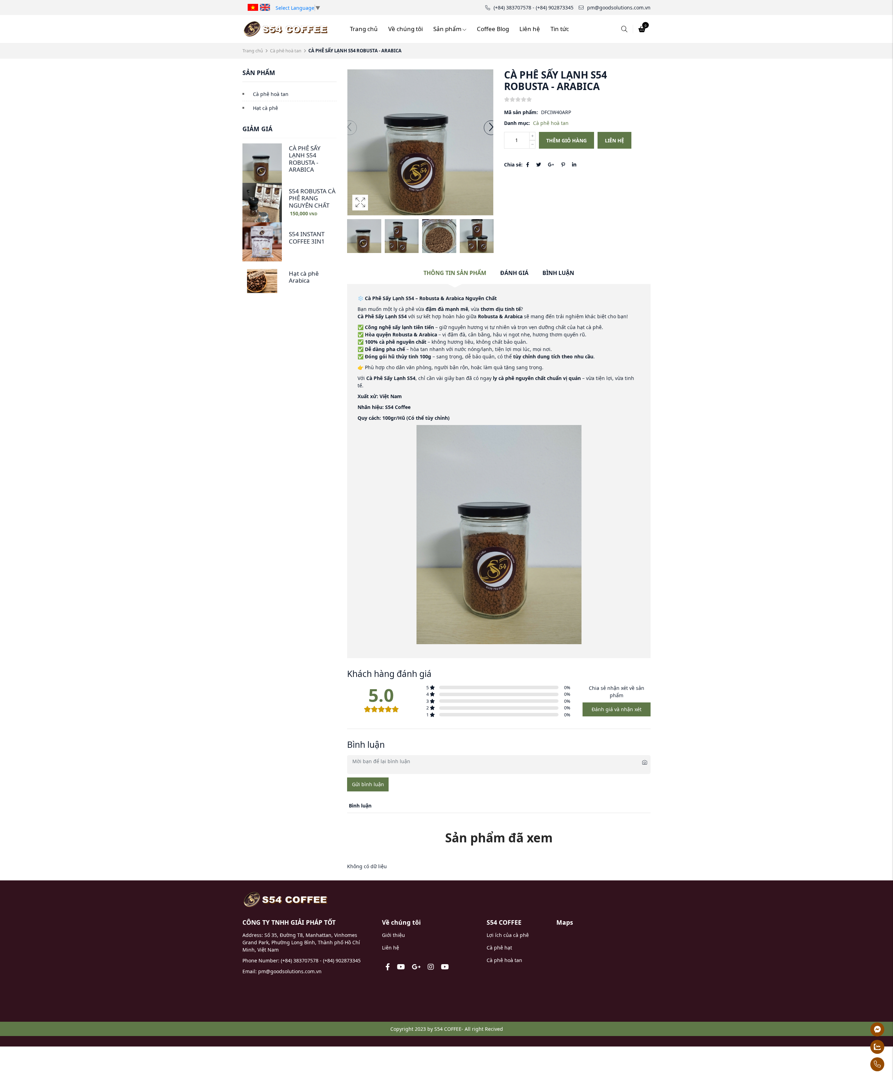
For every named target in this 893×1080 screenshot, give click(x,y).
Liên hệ (529, 29)
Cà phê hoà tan (285, 50)
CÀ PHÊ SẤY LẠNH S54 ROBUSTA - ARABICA (305, 158)
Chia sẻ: (513, 164)
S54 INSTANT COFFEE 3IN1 (307, 237)
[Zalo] (859, 1047)
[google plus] (416, 966)
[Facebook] (527, 164)
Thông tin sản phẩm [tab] (454, 273)
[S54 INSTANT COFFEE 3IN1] (262, 242)
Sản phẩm (447, 29)
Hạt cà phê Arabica (304, 276)
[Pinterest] (563, 164)
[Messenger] (859, 1029)
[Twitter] (538, 164)
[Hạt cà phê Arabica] (262, 281)
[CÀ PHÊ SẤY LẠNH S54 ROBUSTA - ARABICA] (262, 163)
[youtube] (445, 966)
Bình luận (558, 273)
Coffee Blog (493, 29)
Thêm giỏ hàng (566, 140)
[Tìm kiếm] (624, 29)
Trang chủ (364, 29)
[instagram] (431, 966)
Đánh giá (514, 273)
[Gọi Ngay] (859, 1064)
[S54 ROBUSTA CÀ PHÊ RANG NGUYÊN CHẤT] (262, 202)
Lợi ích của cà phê (508, 935)
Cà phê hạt (499, 947)
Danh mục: (517, 123)
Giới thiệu (393, 935)
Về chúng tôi (405, 29)
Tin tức (559, 29)
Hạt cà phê (265, 108)
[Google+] (551, 164)
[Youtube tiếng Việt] (401, 966)
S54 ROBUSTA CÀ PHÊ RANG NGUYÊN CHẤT (312, 198)
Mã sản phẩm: (521, 112)
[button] (491, 127)
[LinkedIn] (574, 164)
